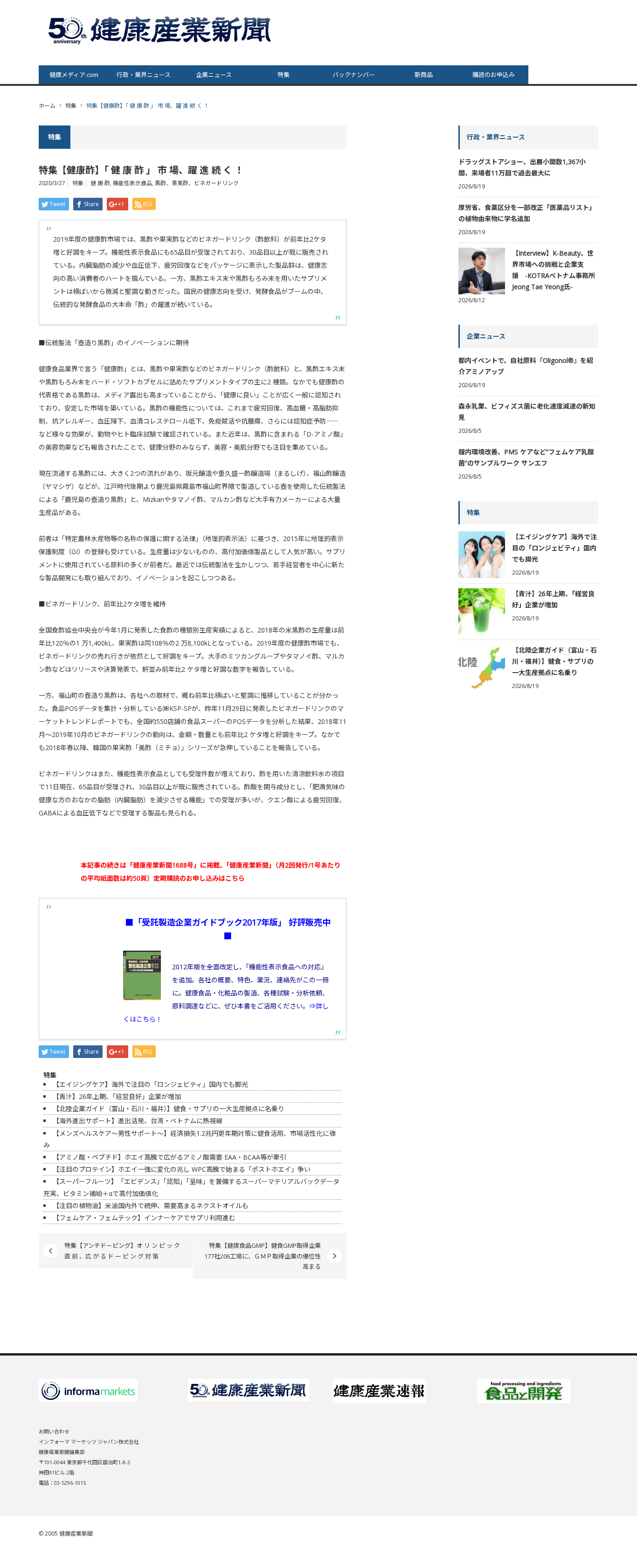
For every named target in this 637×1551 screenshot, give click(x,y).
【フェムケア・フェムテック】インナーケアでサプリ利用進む (144, 1217)
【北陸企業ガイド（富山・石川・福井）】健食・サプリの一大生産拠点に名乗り (168, 1108)
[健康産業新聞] (160, 29)
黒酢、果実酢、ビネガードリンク (197, 183)
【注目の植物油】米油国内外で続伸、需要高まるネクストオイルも (151, 1205)
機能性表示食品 (132, 183)
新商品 (424, 74)
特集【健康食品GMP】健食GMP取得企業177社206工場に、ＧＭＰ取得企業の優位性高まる (262, 1256)
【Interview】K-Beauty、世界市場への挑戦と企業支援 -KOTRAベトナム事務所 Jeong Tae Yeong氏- (553, 270)
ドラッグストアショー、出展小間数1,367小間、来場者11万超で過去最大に (522, 167)
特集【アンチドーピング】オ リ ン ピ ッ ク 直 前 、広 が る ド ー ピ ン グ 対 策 (122, 1250)
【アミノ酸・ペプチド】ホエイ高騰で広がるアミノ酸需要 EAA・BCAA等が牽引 (169, 1157)
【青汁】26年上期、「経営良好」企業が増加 (117, 1096)
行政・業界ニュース (144, 74)
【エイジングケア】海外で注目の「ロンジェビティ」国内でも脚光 (150, 1084)
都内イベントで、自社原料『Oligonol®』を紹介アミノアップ (525, 366)
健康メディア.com (73, 74)
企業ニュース (214, 74)
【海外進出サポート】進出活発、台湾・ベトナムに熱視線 (137, 1120)
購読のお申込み (493, 74)
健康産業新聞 (76, 1533)
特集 (283, 74)
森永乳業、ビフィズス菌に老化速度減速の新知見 (526, 412)
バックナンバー (353, 74)
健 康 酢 (100, 183)
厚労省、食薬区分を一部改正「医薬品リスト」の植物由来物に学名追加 (526, 213)
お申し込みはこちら (215, 878)
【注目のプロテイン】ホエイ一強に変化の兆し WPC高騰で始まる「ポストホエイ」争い (182, 1169)
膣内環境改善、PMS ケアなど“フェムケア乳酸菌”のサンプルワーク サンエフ (526, 457)
